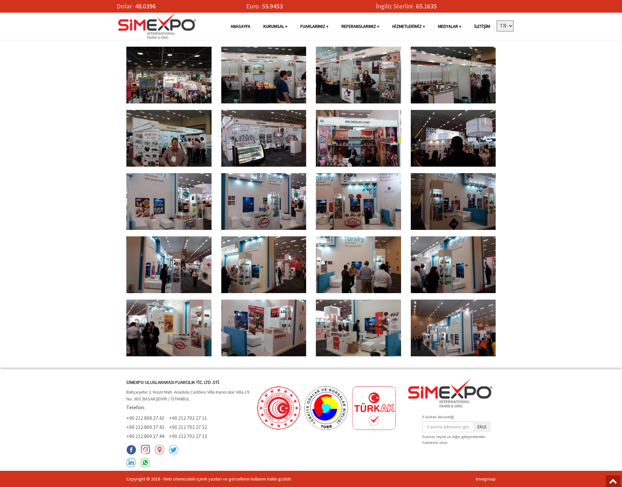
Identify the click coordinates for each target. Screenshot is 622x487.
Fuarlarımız (312, 26)
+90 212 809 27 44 (145, 436)
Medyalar (448, 26)
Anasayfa (240, 26)
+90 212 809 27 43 (145, 427)
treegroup (486, 479)
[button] (505, 25)
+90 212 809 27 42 (145, 418)
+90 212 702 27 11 (188, 418)
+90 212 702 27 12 (188, 427)
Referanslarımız (359, 26)
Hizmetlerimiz (407, 26)
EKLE (482, 427)
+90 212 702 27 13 (188, 436)
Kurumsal (273, 26)
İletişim (482, 26)
